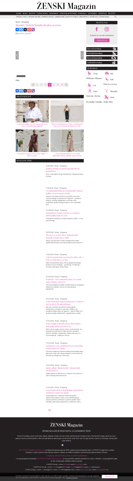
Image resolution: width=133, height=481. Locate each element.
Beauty (32, 13)
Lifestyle (102, 13)
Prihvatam (109, 476)
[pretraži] (115, 17)
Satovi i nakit (72, 17)
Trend (19, 17)
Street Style (47, 17)
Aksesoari (59, 17)
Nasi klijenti (72, 456)
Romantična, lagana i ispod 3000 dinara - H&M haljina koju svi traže (63, 214)
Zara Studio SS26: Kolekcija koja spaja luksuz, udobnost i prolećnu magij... (64, 391)
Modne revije (34, 17)
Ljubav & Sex (42, 13)
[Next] (82, 55)
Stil (25, 17)
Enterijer (92, 13)
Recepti (111, 13)
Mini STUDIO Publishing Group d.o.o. (32, 450)
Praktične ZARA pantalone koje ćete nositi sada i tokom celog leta (63, 280)
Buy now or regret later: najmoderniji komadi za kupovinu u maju (62, 236)
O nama (49, 456)
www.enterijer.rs (44, 470)
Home (18, 13)
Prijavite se (102, 40)
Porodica (82, 13)
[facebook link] (97, 29)
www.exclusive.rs (92, 467)
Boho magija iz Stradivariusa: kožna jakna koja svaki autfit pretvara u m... (63, 324)
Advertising (59, 456)
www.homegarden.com (63, 470)
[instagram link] (106, 29)
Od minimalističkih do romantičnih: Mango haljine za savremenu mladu (64, 192)
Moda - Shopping (60, 166)
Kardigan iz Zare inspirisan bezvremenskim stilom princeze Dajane (64, 347)
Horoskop (53, 13)
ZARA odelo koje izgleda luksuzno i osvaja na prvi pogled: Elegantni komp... (64, 302)
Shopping (83, 17)
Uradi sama (104, 17)
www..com (79, 464)
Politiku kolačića (72, 478)
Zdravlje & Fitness (68, 13)
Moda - (18, 22)
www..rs (64, 464)
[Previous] (17, 55)
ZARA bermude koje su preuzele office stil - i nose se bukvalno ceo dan (65, 258)
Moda (25, 13)
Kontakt (83, 456)
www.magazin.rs (56, 467)
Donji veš (94, 17)
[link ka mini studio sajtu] (66, 445)
